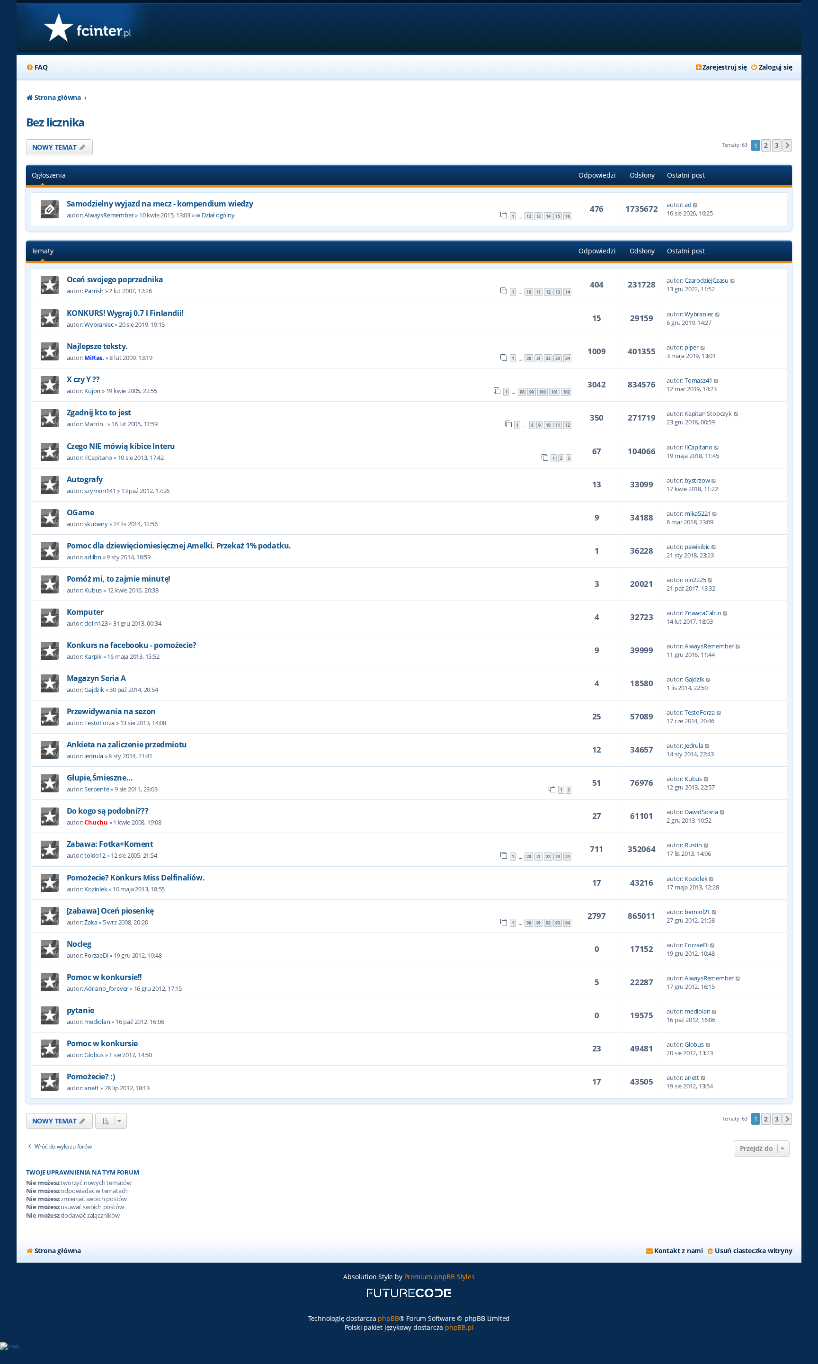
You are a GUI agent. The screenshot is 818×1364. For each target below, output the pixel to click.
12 (528, 216)
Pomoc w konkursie (102, 1043)
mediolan (97, 1021)
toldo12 (95, 855)
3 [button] (777, 145)
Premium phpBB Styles (439, 1276)
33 (557, 358)
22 (548, 856)
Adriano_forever (106, 988)
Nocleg (79, 944)
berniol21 (697, 911)
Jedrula (93, 756)
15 (557, 216)
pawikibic (697, 546)
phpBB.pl (459, 1327)
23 (557, 856)
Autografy (85, 479)
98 (522, 392)
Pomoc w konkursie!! (104, 977)
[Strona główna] (87, 28)
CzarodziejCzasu (707, 280)
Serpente (96, 789)
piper (692, 347)
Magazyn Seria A (96, 678)
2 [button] (766, 145)
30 (528, 358)
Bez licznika (55, 122)
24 (567, 856)
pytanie (80, 1010)
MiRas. (94, 357)
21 (538, 856)
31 (538, 358)
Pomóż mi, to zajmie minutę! (118, 579)
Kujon (92, 390)
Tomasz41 (698, 380)
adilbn (92, 557)
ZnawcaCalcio (703, 613)
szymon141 (100, 490)
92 (548, 923)
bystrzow (697, 480)
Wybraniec (98, 324)
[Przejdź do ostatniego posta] (696, 204)
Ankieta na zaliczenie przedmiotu (127, 744)
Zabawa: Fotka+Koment (110, 844)
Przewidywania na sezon (111, 711)
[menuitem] (37, 67)
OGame (80, 512)
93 (557, 923)
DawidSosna (701, 812)
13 (538, 216)
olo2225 (695, 579)
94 (567, 923)
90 (528, 923)
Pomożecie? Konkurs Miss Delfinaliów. (136, 877)
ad (688, 204)
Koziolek (95, 889)
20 (528, 856)
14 (548, 216)
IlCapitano (698, 447)
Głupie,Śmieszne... (100, 777)
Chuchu (96, 822)
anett (91, 1088)
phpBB (388, 1318)
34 (567, 358)
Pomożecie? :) (91, 1076)
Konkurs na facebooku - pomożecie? (131, 645)
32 (548, 358)
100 (542, 392)
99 (531, 392)
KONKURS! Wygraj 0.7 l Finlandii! (125, 313)
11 (538, 292)
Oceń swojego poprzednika (115, 279)
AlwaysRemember (108, 215)
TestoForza (99, 722)
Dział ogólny (218, 215)
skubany (96, 524)
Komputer (85, 612)
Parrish (94, 291)
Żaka (90, 922)
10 (528, 292)
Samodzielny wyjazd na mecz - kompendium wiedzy (160, 203)
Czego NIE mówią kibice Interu (121, 446)
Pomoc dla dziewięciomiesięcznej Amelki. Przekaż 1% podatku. (179, 545)
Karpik (93, 656)
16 (567, 216)
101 (554, 392)
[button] (787, 145)
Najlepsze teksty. (97, 346)
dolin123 (95, 623)
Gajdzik (94, 689)
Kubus (93, 590)
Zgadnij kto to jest (99, 412)
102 (566, 392)
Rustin (693, 845)
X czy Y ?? (83, 379)
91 (538, 923)
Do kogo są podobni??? (108, 811)
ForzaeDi (96, 955)
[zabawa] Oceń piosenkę (110, 911)
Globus (94, 1054)
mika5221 (698, 513)
